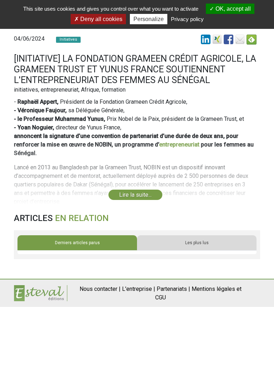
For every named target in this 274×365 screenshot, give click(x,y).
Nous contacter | (100, 289)
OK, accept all (232, 9)
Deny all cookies (100, 19)
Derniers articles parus (77, 242)
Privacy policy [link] (187, 19)
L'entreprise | (138, 289)
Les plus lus (197, 242)
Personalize (148, 19)
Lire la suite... (135, 194)
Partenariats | (173, 289)
